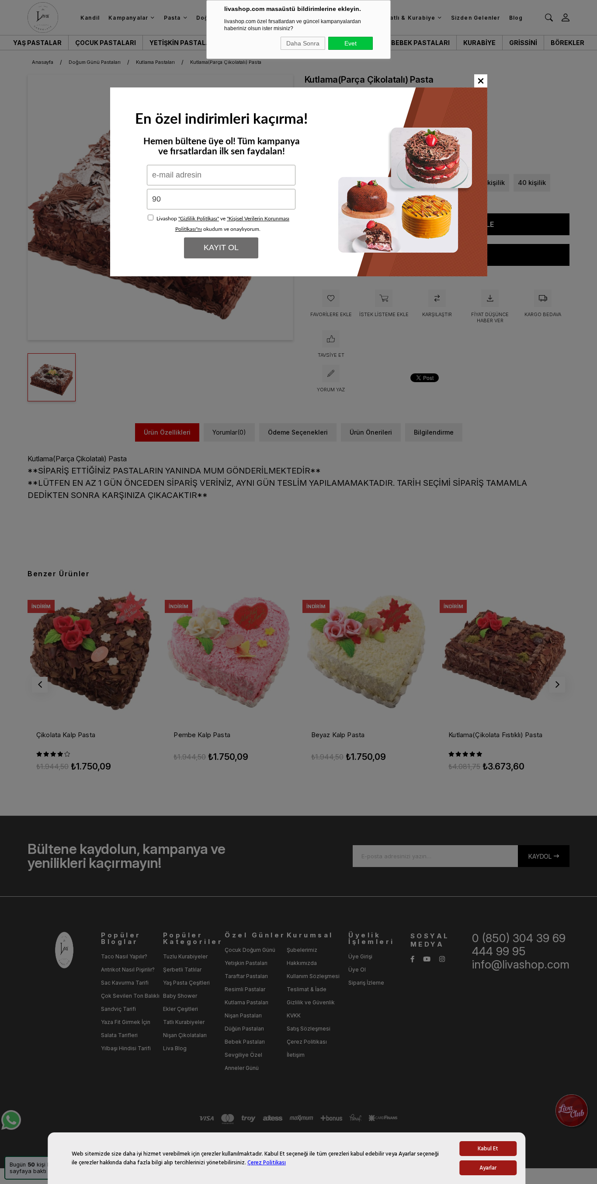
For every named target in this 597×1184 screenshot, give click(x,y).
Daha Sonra (302, 43)
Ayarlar (487, 1167)
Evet (350, 43)
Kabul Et (488, 1148)
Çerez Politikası (266, 1162)
